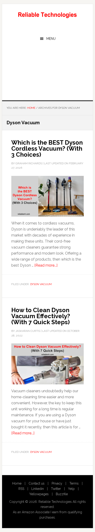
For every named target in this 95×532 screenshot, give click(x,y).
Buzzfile (62, 494)
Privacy (57, 483)
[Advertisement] (47, 72)
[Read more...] (45, 265)
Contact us (37, 483)
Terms (74, 483)
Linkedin (37, 489)
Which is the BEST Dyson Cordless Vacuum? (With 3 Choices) (47, 148)
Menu (51, 38)
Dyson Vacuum (41, 284)
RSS (21, 489)
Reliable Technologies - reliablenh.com (47, 14)
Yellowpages (39, 494)
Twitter (56, 489)
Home (16, 483)
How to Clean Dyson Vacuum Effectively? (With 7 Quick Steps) (40, 316)
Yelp (71, 489)
